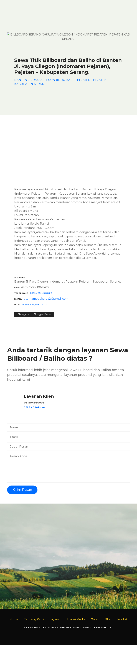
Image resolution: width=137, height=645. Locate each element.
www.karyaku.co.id (35, 304)
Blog (108, 619)
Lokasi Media (76, 619)
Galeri (95, 619)
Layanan (56, 619)
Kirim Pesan (22, 490)
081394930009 (41, 293)
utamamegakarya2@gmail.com (46, 298)
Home (13, 619)
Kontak (122, 619)
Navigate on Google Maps (34, 314)
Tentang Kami (34, 619)
